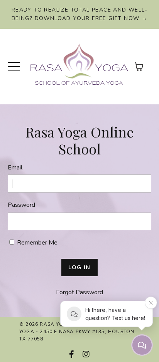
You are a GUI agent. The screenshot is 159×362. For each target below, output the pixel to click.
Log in (79, 267)
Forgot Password (79, 292)
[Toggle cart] (139, 66)
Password (21, 205)
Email (15, 167)
